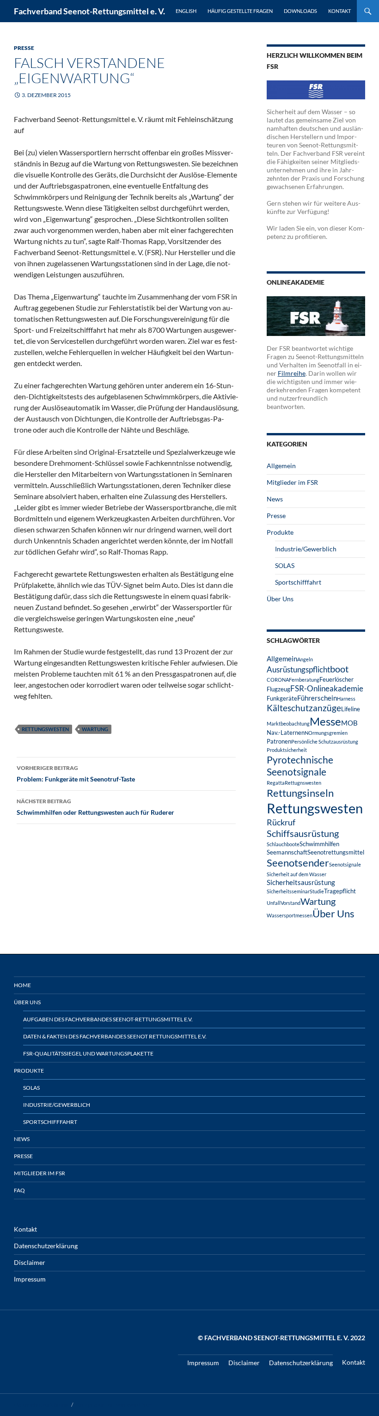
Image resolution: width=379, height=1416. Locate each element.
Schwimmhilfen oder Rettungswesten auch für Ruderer (95, 807)
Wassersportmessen (289, 915)
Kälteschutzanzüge (304, 707)
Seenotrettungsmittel (335, 852)
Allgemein (281, 466)
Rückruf (281, 822)
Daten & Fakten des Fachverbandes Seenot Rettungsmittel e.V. (115, 1036)
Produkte (280, 532)
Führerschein (317, 698)
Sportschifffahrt (298, 582)
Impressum (30, 1279)
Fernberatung (304, 680)
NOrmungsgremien (326, 733)
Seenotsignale (345, 864)
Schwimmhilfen (319, 844)
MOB (349, 723)
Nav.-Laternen (286, 732)
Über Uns (280, 599)
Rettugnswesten (303, 783)
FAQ (19, 1190)
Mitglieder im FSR (292, 482)
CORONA (278, 680)
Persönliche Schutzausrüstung (324, 742)
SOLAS (284, 565)
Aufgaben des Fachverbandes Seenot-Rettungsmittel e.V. (108, 1019)
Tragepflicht (340, 891)
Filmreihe (292, 373)
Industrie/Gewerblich (305, 549)
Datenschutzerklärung (46, 1246)
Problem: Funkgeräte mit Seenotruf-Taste (76, 773)
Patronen (279, 741)
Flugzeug (278, 689)
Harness (346, 699)
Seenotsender (298, 862)
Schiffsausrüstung (303, 833)
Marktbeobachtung (288, 723)
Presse (24, 47)
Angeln (305, 659)
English (186, 11)
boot (339, 668)
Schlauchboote (283, 844)
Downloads (300, 11)
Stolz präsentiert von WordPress (114, 1404)
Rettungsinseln (300, 793)
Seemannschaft (287, 852)
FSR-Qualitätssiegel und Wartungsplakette (88, 1053)
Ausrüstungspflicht (298, 669)
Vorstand (290, 903)
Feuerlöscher (336, 679)
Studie (317, 891)
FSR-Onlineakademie (326, 688)
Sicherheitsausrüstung (301, 882)
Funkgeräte (282, 698)
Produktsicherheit (287, 750)
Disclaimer (29, 1262)
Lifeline (350, 709)
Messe (325, 721)
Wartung (95, 729)
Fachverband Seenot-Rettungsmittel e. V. (89, 11)
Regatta (276, 783)
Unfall (274, 903)
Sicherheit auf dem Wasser (296, 874)
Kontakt (339, 11)
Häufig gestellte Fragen (240, 11)
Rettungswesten (45, 729)
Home (22, 985)
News (275, 499)
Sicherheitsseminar (288, 891)
